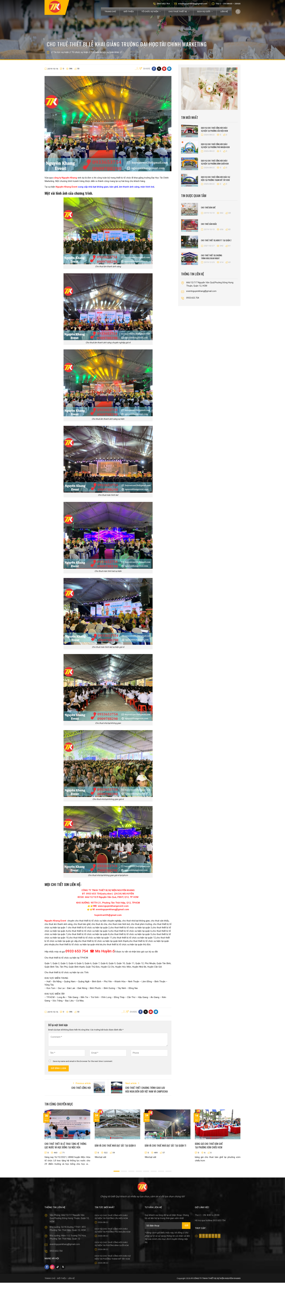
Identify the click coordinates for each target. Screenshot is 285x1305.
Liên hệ (224, 11)
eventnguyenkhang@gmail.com (192, 4)
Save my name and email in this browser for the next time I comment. (83, 1061)
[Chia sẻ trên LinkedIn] (169, 69)
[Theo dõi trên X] (63, 1267)
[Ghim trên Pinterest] (164, 69)
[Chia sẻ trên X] (159, 69)
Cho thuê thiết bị (177, 11)
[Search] (237, 11)
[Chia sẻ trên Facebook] (154, 69)
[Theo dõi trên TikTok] (57, 1267)
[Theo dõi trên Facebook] (47, 1267)
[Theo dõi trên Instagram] (52, 1267)
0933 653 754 (163, 4)
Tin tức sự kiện (61, 52)
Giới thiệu (129, 11)
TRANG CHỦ (50, 1278)
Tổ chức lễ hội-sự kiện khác (105, 52)
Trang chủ (110, 11)
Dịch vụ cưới (203, 11)
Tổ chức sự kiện (149, 11)
